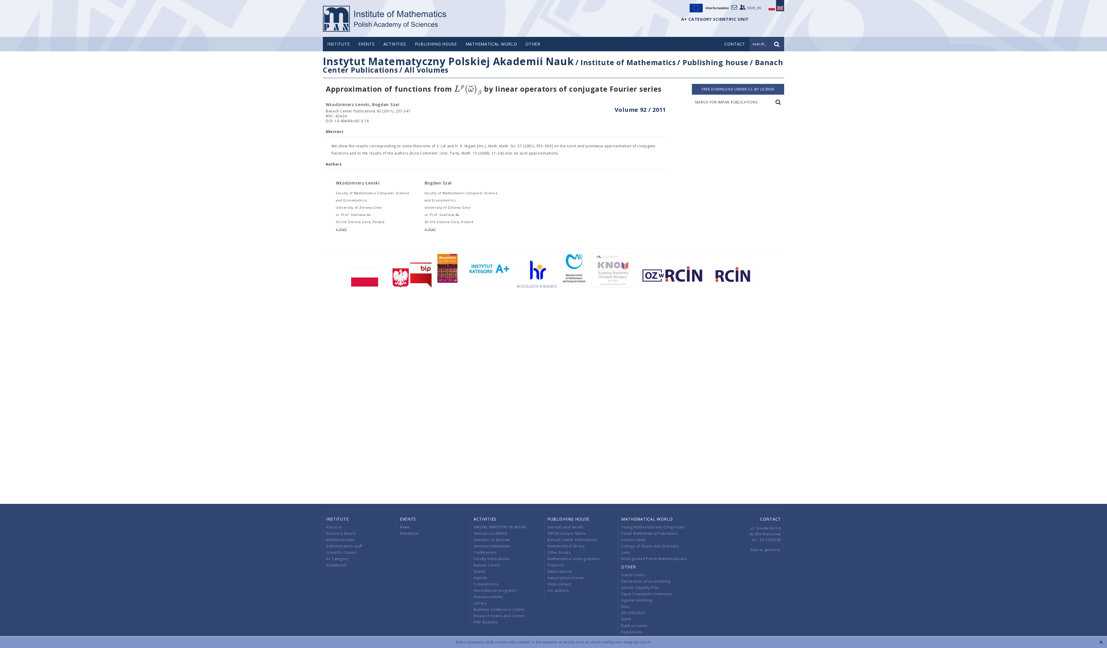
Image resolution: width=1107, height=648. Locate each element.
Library (480, 603)
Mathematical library (566, 546)
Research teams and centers (499, 615)
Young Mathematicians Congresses (653, 527)
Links (625, 552)
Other (533, 44)
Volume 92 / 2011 (640, 110)
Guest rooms (633, 574)
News (405, 527)
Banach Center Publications (572, 539)
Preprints (555, 565)
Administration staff (344, 546)
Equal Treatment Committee (646, 594)
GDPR (626, 619)
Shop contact (559, 584)
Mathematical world (491, 44)
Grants (480, 571)
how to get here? (766, 549)
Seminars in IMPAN (490, 533)
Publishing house (436, 44)
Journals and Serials (565, 527)
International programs (495, 590)
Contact (770, 519)
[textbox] (468, 89)
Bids (625, 606)
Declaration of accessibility (646, 581)
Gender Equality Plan (640, 587)
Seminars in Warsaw (492, 539)
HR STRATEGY (633, 613)
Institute (338, 44)
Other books (559, 552)
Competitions (486, 584)
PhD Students (486, 622)
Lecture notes (633, 539)
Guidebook (336, 565)
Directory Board (341, 533)
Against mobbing (636, 600)
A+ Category (337, 558)
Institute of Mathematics (628, 62)
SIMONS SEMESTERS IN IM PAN (500, 527)
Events (366, 44)
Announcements (488, 596)
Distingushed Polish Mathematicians (654, 558)
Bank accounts (634, 625)
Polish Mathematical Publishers (649, 533)
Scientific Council (341, 552)
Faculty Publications (492, 558)
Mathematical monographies (573, 558)
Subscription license (565, 577)
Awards (480, 577)
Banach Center (487, 565)
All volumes (426, 70)
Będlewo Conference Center (499, 609)
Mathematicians (340, 539)
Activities (394, 44)
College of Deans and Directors (650, 546)
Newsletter (409, 533)
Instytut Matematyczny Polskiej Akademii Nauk (448, 61)
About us (334, 527)
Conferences (485, 552)
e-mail (341, 229)
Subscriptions (559, 571)
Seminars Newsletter (492, 546)
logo (385, 19)
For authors (558, 590)
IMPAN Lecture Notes (566, 533)
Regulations (632, 632)
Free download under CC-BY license (738, 89)
